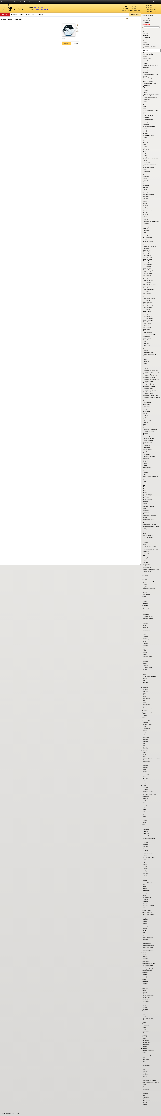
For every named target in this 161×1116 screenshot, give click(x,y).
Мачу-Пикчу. (146, 198)
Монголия (145, 873)
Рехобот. (145, 401)
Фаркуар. (145, 508)
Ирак (143, 743)
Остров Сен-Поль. (148, 316)
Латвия (144, 813)
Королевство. (146, 162)
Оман (144, 909)
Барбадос (145, 623)
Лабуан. (145, 169)
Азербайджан (146, 586)
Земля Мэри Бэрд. (148, 119)
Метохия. (145, 205)
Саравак (145, 846)
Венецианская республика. (150, 74)
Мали (143, 848)
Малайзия (145, 842)
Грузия (144, 700)
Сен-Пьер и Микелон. (149, 456)
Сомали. (145, 474)
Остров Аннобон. (148, 271)
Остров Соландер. (148, 318)
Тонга (144, 1016)
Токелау (145, 899)
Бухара (145, 1032)
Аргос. (145, 48)
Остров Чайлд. (147, 338)
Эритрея (144, 1086)
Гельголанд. (146, 85)
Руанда (144, 954)
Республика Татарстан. (149, 390)
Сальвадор (145, 958)
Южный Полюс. (147, 571)
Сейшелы (145, 972)
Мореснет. (146, 214)
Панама (144, 923)
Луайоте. (145, 180)
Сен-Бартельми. (147, 449)
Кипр (143, 780)
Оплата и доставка (27, 14)
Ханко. (145, 1046)
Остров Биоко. (147, 275)
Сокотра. (145, 472)
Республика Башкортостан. (150, 370)
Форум (26, 1)
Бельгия (144, 632)
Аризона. (146, 50)
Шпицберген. (146, 558)
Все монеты (145, 22)
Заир (143, 717)
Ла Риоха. (146, 173)
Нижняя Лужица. (147, 227)
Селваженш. (146, 447)
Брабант (145, 582)
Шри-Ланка (145, 1074)
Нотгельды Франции (148, 905)
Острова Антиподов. (148, 253)
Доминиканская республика (150, 711)
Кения (144, 776)
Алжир (144, 596)
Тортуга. (145, 492)
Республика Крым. (148, 383)
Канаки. (145, 139)
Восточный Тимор (147, 667)
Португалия (145, 941)
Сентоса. (145, 460)
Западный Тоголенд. (148, 115)
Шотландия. (146, 557)
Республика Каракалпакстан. (151, 379)
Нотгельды (145, 903)
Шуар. (144, 560)
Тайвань (144, 1007)
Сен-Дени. (146, 451)
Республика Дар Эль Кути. (150, 375)
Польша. (145, 359)
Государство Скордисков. (150, 97)
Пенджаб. (145, 350)
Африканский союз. (147, 616)
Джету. (145, 106)
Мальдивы (145, 850)
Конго (144, 792)
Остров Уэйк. (146, 329)
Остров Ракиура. (147, 307)
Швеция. (145, 555)
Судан (144, 990)
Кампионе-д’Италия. (148, 135)
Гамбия (144, 678)
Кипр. (144, 151)
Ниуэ (144, 895)
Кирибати (145, 783)
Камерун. (145, 133)
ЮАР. (144, 565)
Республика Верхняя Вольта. (151, 372)
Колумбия (145, 789)
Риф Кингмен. (147, 404)
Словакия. (146, 470)
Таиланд (144, 1003)
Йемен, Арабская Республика (151, 758)
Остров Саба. (147, 311)
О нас (41, 1)
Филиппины (145, 1040)
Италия (144, 754)
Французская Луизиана (148, 1050)
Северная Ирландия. (149, 436)
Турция (144, 1027)
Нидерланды (146, 890)
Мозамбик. (146, 209)
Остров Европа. (147, 282)
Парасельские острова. (149, 347)
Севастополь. (147, 435)
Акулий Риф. (146, 37)
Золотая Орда (146, 728)
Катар (144, 773)
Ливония (145, 814)
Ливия (144, 824)
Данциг (145, 935)
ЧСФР (145, 1067)
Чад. (144, 540)
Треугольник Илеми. (148, 496)
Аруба (144, 612)
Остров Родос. (147, 309)
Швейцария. (146, 553)
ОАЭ (143, 907)
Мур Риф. (145, 875)
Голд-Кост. (146, 90)
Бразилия (145, 645)
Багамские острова (147, 618)
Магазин (3, 1)
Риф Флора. (146, 406)
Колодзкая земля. (148, 157)
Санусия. (145, 422)
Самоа (144, 959)
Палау (144, 918)
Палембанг (146, 737)
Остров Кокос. (147, 291)
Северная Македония (149, 838)
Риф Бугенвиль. (147, 402)
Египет (144, 713)
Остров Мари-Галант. (149, 298)
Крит (144, 696)
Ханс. (144, 528)
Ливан (144, 822)
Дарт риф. (146, 103)
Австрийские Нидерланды (150, 581)
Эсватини (145, 1087)
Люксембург (145, 829)
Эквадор (144, 1078)
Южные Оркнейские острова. (151, 569)
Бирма (145, 880)
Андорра (144, 601)
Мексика (144, 864)
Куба (143, 807)
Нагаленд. (146, 217)
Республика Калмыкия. (149, 377)
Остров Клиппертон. (148, 289)
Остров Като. (146, 287)
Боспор (144, 641)
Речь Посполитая (148, 937)
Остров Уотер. (147, 327)
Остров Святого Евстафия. (150, 313)
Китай (144, 785)
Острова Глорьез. (148, 261)
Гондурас (145, 689)
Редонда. (145, 368)
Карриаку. (146, 142)
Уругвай (144, 1036)
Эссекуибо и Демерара (149, 676)
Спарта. (145, 481)
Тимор (144, 1012)
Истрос (144, 752)
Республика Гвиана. (147, 947)
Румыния (144, 956)
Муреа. (145, 216)
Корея (144, 802)
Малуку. (145, 189)
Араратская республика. (149, 46)
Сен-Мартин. (146, 454)
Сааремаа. (146, 417)
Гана (143, 680)
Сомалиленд (146, 988)
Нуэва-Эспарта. (147, 235)
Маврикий (145, 831)
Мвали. (145, 200)
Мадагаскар (145, 835)
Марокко (144, 855)
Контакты (41, 14)
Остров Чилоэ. (147, 339)
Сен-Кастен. (146, 453)
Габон (144, 671)
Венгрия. (145, 72)
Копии (144, 800)
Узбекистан (145, 1031)
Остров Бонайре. (148, 277)
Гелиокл (144, 684)
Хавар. (144, 1052)
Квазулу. (145, 144)
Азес (143, 590)
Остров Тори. (146, 322)
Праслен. (145, 365)
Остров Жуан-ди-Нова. (149, 284)
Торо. (144, 490)
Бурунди (144, 649)
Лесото (144, 818)
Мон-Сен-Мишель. (148, 210)
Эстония (144, 1091)
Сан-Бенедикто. (147, 420)
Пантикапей (146, 698)
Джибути (144, 710)
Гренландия (146, 704)
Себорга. (145, 433)
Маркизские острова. (149, 194)
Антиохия (145, 605)
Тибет (144, 1011)
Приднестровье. (147, 366)
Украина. (145, 501)
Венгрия (144, 659)
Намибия (144, 884)
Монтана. (145, 212)
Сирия (144, 979)
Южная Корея (146, 1099)
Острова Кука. (147, 268)
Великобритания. (148, 70)
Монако (144, 871)
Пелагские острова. (148, 349)
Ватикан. (145, 69)
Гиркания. (146, 88)
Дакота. (145, 101)
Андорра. (145, 40)
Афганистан (145, 614)
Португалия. (146, 361)
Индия (144, 734)
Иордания (145, 741)
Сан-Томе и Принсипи (148, 963)
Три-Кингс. (146, 497)
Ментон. (145, 201)
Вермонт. (145, 76)
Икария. (145, 121)
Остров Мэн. (146, 300)
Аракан (145, 878)
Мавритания (145, 833)
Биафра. (145, 63)
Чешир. (145, 548)
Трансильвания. (147, 494)
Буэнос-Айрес (147, 608)
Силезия (145, 939)
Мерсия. (145, 203)
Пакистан (145, 916)
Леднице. (145, 175)
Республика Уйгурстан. (149, 391)
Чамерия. (145, 542)
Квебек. (145, 146)
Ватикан (144, 654)
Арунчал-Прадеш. (148, 54)
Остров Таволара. (148, 320)
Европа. (145, 113)
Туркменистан (146, 1025)
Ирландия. (146, 124)
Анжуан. (145, 42)
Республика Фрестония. (148, 950)
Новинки (144, 18)
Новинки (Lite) (146, 20)
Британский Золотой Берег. (150, 65)
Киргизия (144, 782)
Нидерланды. (147, 225)
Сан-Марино (145, 961)
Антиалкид (145, 603)
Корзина (136, 14)
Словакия (145, 981)
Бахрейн (144, 625)
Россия (144, 952)
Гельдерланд (146, 685)
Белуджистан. (146, 630)
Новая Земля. (147, 230)
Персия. (145, 357)
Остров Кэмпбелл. (148, 295)
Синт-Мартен (146, 977)
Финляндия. (146, 510)
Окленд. (145, 244)
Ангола (144, 600)
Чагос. (145, 539)
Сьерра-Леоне (146, 999)
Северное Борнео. (148, 440)
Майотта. (145, 183)
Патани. (144, 930)
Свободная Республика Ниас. (150, 969)
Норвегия (145, 901)
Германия (145, 687)
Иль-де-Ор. (145, 732)
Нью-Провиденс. (147, 237)
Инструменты (33, 1)
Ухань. (145, 503)
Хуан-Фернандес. (148, 537)
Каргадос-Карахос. (148, 140)
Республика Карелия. (149, 381)
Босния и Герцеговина (148, 640)
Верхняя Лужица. (148, 78)
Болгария (145, 636)
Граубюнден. (146, 99)
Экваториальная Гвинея (149, 1080)
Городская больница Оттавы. (151, 94)
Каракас (145, 663)
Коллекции (145, 787)
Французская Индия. (148, 519)
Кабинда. (145, 130)
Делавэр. (145, 105)
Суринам (144, 992)
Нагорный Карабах (147, 882)
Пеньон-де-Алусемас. (149, 352)
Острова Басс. (147, 255)
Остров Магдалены (147, 912)
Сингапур (145, 976)
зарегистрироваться (41, 9)
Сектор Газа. (146, 445)
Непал (144, 886)
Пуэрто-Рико (146, 997)
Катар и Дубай (146, 774)
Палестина (145, 919)
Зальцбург (146, 584)
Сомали (144, 986)
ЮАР (143, 1095)
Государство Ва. (147, 96)
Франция (144, 1048)
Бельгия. (145, 61)
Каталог (10, 1)
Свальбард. (146, 427)
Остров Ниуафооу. (148, 302)
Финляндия (145, 1044)
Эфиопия (145, 1093)
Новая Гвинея (147, 577)
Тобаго (145, 1020)
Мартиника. (146, 196)
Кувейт (144, 809)
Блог (21, 1)
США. (144, 485)
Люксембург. (146, 182)
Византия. (146, 79)
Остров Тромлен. (148, 323)
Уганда (144, 1029)
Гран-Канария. (146, 691)
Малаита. (145, 187)
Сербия (144, 974)
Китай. (145, 153)
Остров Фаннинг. (147, 331)
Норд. (144, 232)
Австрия (144, 579)
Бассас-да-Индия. (148, 60)
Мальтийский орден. (148, 192)
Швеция (144, 1073)
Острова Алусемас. (148, 252)
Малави (144, 840)
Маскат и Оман (146, 859)
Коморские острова (147, 791)
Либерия (144, 820)
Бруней (144, 647)
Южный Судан (146, 1100)
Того (143, 1014)
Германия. (146, 87)
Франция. (145, 513)
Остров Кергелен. (147, 910)
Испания (144, 750)
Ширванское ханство (149, 588)
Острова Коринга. (148, 264)
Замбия (144, 719)
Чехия (144, 1061)
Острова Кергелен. (148, 262)
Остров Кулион (147, 1042)
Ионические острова (149, 695)
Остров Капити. (147, 286)
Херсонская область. (149, 535)
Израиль (144, 730)
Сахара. (145, 426)
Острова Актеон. (147, 250)
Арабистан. (146, 44)
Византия (145, 665)
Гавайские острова (148, 995)
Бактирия (145, 620)
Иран (143, 745)
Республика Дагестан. (149, 374)
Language (156, 1)
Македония (145, 836)
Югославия (145, 1097)
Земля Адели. (147, 117)
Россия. (145, 413)
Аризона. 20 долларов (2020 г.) (67, 39)
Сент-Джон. (146, 458)
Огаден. (145, 239)
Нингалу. (145, 228)
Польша (144, 934)
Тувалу (144, 1022)
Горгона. (145, 92)
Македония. (146, 185)
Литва (144, 826)
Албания (144, 592)
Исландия (145, 748)
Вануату (144, 652)
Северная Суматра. (148, 438)
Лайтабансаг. (146, 171)
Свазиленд (146, 1089)
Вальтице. (146, 67)
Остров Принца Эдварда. (150, 305)
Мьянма (144, 877)
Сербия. (145, 461)
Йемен (144, 756)
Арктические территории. (150, 53)
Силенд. (145, 465)
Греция (144, 693)
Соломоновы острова (148, 985)
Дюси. (144, 112)
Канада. (145, 137)
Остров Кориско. (147, 293)
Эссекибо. (146, 562)
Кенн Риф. (145, 778)
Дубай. (145, 108)
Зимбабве (145, 722)
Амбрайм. (145, 598)
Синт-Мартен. (147, 467)
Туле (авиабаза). (147, 499)
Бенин (144, 634)
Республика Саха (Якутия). (150, 384)
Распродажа (146, 24)
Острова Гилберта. (148, 259)
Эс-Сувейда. (146, 564)
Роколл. (145, 408)
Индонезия (145, 735)
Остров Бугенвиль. (148, 280)
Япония (144, 1104)
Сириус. (145, 469)
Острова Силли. (147, 273)
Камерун (144, 769)
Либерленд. (146, 176)
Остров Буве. (146, 279)
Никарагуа (145, 892)
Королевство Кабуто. (149, 167)
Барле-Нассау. (147, 58)
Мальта (144, 852)
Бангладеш (145, 621)
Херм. (144, 533)
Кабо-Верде (145, 763)
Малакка (145, 844)
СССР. (144, 483)
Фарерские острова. (148, 506)
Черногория (145, 1059)
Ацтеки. (145, 56)
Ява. (144, 573)
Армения (144, 611)
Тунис (144, 1024)
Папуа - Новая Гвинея (148, 925)
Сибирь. (145, 463)
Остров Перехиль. (148, 304)
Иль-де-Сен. (146, 122)
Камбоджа (145, 767)
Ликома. (145, 178)
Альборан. (146, 39)
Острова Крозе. (147, 266)
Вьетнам (144, 669)
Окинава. (145, 243)
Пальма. (144, 921)
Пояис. (145, 363)
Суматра (145, 739)
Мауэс (144, 861)
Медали (144, 862)
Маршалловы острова (148, 857)
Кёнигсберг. (146, 149)
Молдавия (145, 870)
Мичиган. (145, 207)
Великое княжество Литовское (150, 658)
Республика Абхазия (148, 945)
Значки (144, 726)
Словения (145, 983)
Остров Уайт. (146, 325)
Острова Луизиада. (148, 270)
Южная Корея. (147, 567)
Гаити (144, 672)
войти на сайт (38, 7)
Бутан (144, 650)
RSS (149, 18)
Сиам (144, 1005)
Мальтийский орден (147, 853)
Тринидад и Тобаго (147, 1018)
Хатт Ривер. (146, 530)
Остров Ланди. (147, 296)
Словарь (16, 1)
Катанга (145, 798)
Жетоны (144, 715)
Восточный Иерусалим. (149, 83)
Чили (143, 1069)
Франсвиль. (146, 512)
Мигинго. (144, 866)
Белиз (144, 629)
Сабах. (145, 418)
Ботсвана (145, 643)
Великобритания (147, 656)
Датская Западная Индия (150, 706)
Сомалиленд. (147, 479)
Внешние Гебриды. (148, 81)
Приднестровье (146, 943)
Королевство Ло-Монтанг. (149, 804)
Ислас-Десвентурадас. (149, 126)
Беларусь (145, 627)
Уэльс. (145, 505)
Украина (144, 1035)
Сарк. (144, 424)
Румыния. (146, 415)
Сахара (144, 967)
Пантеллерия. (147, 345)
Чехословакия (146, 1065)
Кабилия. (145, 128)
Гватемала (145, 682)
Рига (144, 816)
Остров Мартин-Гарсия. (149, 914)
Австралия (145, 575)
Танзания (145, 1009)
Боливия (144, 638)
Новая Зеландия (147, 893)
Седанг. (145, 444)
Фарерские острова (148, 707)
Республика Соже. (148, 388)
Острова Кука (147, 897)
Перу (143, 932)
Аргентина (145, 607)
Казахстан (145, 765)
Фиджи (144, 1038)
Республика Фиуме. (148, 393)
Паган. (145, 341)
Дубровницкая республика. (150, 110)
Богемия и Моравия (148, 1063)
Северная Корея (147, 970)
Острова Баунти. (147, 257)
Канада (144, 771)
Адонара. (145, 35)
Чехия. (145, 544)
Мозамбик (145, 868)
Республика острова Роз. (149, 949)
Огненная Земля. (148, 241)
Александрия (146, 594)
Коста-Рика (145, 805)
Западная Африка (147, 720)
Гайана (144, 674)
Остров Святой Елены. (149, 314)
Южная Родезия (147, 724)
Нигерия (144, 888)
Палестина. (146, 343)
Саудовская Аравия (147, 965)
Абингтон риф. (147, 31)
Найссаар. (146, 219)
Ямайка (144, 1102)
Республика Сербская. (149, 386)
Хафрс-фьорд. (147, 531)
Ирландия (145, 747)
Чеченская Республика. (149, 546)
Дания (144, 702)
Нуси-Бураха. (147, 234)
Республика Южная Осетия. (150, 395)
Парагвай (145, 926)
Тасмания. (146, 487)
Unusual (144, 30)
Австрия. (145, 33)
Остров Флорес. (147, 332)
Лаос (143, 811)
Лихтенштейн (146, 827)
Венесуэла (145, 661)
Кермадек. (146, 148)
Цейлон (145, 1076)
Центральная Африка (148, 1055)
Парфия (144, 928)
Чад (143, 1057)
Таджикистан (146, 1001)
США (143, 994)
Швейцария (145, 1071)
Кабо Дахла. (146, 131)
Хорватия (145, 1054)
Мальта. (145, 191)
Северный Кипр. (147, 442)
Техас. (145, 488)
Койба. (145, 155)
